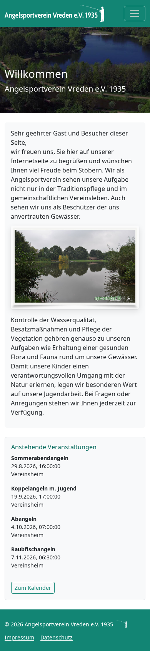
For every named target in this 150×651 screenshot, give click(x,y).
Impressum (19, 637)
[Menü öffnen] (134, 13)
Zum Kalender (33, 587)
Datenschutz (56, 637)
